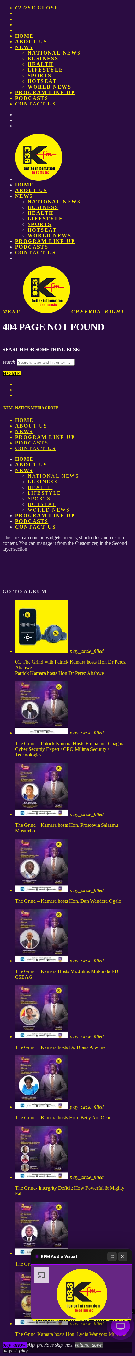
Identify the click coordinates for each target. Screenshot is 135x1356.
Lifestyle (45, 70)
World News (49, 86)
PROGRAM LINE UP (45, 92)
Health (40, 64)
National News (54, 53)
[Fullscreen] (112, 1256)
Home (24, 36)
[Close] (122, 1256)
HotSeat (42, 81)
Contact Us (35, 103)
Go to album (25, 591)
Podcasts (31, 98)
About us (31, 41)
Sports (39, 75)
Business (43, 58)
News (24, 47)
